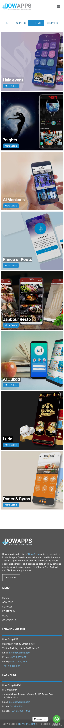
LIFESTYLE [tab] (36, 23)
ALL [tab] (8, 23)
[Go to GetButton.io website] (57, 725)
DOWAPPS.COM (26, 724)
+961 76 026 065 (11, 666)
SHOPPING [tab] (52, 23)
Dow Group (34, 554)
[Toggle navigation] (58, 6)
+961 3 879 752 (18, 661)
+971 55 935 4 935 (20, 710)
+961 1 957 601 (18, 657)
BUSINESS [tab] (20, 23)
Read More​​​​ (11, 577)
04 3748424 (16, 706)
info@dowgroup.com (19, 652)
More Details (11, 86)
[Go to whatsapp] (56, 719)
